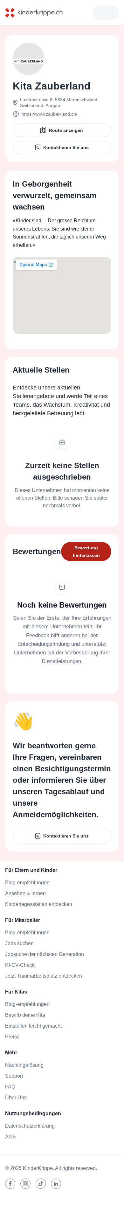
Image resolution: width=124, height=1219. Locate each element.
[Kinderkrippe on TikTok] (41, 1184)
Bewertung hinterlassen (86, 551)
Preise (12, 1036)
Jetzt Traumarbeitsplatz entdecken (43, 976)
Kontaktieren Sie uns (66, 147)
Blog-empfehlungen (27, 882)
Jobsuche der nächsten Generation (44, 954)
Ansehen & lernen (25, 893)
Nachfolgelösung (24, 1065)
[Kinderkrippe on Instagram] (25, 1184)
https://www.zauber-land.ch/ (49, 114)
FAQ (10, 1086)
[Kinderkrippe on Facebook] (10, 1184)
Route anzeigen (66, 130)
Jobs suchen (19, 943)
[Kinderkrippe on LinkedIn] (56, 1184)
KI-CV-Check (20, 965)
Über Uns (16, 1097)
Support (14, 1076)
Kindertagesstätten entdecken (38, 904)
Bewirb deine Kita (25, 1015)
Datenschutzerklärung (30, 1126)
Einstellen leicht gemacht (33, 1026)
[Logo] (38, 13)
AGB (10, 1136)
